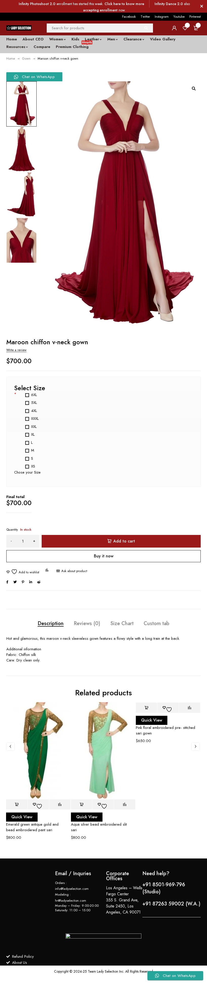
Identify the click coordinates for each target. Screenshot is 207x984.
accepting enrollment (100, 10)
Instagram (162, 16)
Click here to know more (124, 3)
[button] (193, 88)
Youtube (179, 16)
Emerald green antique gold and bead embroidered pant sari (32, 827)
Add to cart (124, 541)
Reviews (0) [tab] (87, 623)
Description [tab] (51, 623)
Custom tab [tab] (156, 623)
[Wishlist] (22, 572)
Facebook (129, 16)
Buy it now (103, 556)
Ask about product (74, 571)
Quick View (21, 817)
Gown (26, 58)
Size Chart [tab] (122, 623)
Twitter (145, 16)
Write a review (16, 350)
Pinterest (195, 16)
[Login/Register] (174, 28)
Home (10, 58)
